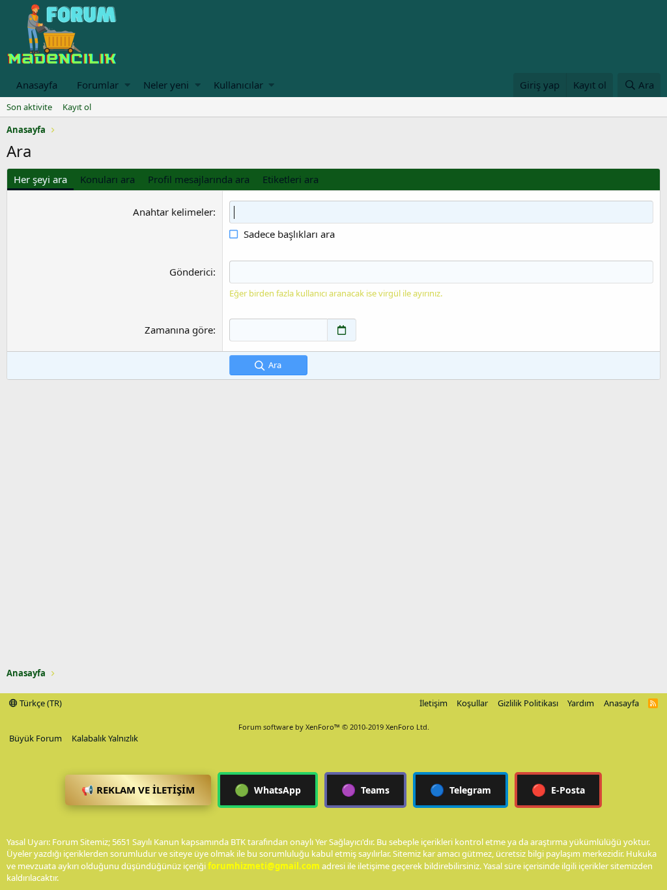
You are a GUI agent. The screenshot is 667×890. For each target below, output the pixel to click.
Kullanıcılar (238, 84)
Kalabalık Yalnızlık (105, 738)
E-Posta (558, 789)
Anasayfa (36, 84)
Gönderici (191, 271)
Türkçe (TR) (40, 703)
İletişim (433, 703)
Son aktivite (29, 107)
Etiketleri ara (291, 179)
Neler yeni (166, 84)
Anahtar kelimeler (173, 211)
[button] (127, 85)
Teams (365, 789)
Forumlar (98, 84)
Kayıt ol (77, 107)
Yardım (580, 703)
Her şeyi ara (40, 179)
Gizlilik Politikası (528, 703)
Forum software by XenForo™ (333, 727)
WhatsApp (267, 789)
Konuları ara (107, 179)
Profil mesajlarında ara (198, 179)
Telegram (460, 789)
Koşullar (472, 703)
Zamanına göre (179, 329)
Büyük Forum (35, 738)
